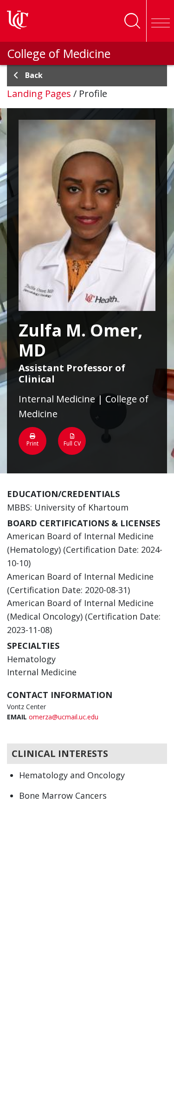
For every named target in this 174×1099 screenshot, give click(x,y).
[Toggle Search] (132, 20)
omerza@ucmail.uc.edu (63, 716)
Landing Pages (39, 93)
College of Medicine (58, 53)
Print (32, 443)
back (34, 75)
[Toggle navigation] (160, 21)
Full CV (72, 443)
